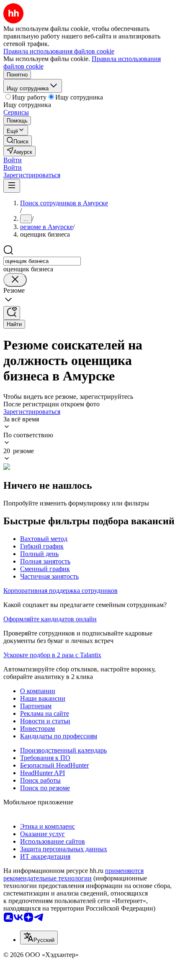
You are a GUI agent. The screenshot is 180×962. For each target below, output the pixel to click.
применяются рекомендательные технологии (73, 874)
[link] (17, 140)
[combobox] (42, 261)
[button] (12, 159)
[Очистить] (15, 280)
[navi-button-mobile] (11, 186)
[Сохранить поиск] (11, 313)
